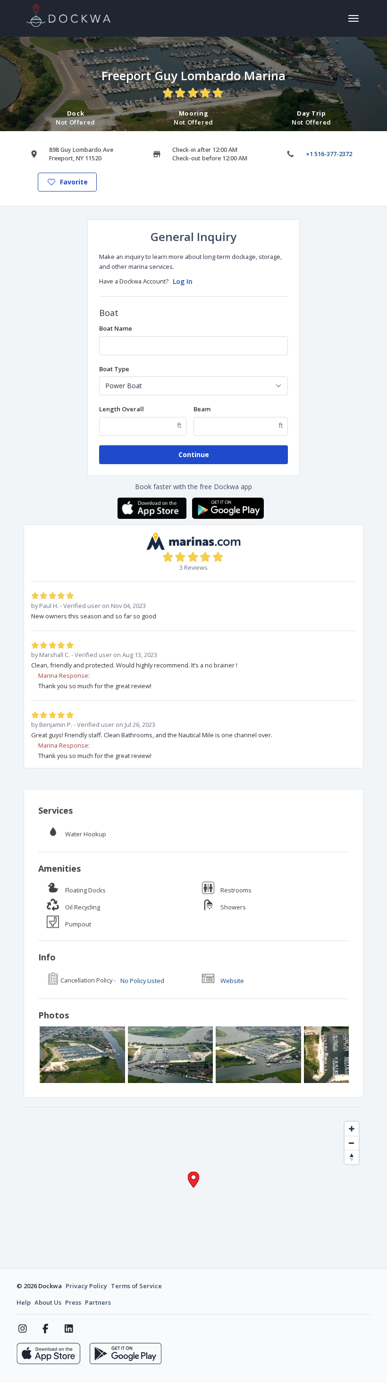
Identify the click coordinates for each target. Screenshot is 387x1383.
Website (232, 980)
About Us (47, 1302)
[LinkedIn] (69, 1328)
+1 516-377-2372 (329, 154)
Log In (183, 281)
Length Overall (121, 409)
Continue (193, 454)
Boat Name (115, 328)
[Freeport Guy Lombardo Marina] (82, 1054)
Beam (202, 409)
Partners (98, 1302)
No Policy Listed (142, 980)
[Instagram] (22, 1328)
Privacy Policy (86, 1286)
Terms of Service (136, 1286)
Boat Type (114, 369)
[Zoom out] (352, 1143)
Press (73, 1302)
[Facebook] (45, 1328)
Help (24, 1302)
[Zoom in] (352, 1129)
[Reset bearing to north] (352, 1157)
